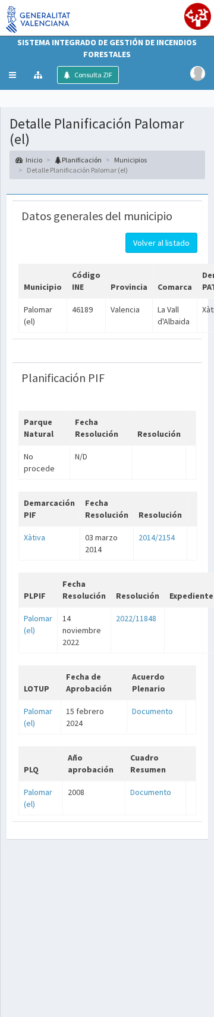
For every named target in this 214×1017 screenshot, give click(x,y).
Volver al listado (161, 242)
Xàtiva (34, 537)
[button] (12, 75)
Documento (152, 711)
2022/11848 (136, 618)
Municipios (130, 159)
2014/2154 (157, 537)
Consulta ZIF (92, 74)
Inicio (34, 159)
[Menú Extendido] (39, 75)
